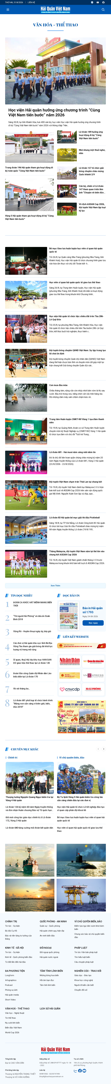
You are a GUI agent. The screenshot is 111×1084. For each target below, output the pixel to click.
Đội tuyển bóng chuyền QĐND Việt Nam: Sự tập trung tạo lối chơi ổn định (77, 352)
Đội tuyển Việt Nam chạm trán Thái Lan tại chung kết (75, 482)
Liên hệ (31, 2)
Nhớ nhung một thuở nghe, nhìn (92, 152)
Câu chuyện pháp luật (84, 962)
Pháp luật (80, 947)
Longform (9, 975)
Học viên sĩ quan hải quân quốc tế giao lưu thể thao (74, 282)
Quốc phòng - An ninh (53, 921)
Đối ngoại (45, 947)
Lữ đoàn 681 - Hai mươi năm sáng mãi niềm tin (72, 452)
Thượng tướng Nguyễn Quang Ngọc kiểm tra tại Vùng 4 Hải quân (29, 799)
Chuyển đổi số (80, 990)
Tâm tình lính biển (51, 970)
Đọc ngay (93, 623)
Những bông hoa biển (49, 975)
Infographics (10, 980)
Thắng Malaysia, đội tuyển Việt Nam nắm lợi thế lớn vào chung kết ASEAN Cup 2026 (77, 553)
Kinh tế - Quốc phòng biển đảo (18, 957)
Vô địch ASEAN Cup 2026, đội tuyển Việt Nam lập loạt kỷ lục (92, 207)
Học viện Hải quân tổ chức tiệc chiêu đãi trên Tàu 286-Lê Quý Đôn (76, 318)
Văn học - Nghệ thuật (14, 1013)
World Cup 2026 (12, 1032)
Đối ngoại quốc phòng (49, 952)
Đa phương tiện (15, 970)
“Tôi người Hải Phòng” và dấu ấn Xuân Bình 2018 (31, 618)
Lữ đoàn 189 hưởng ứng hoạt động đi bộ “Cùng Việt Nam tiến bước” (91, 135)
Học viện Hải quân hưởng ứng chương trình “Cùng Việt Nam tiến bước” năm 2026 (54, 112)
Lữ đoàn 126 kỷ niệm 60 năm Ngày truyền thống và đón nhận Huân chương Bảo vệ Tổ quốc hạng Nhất (29, 809)
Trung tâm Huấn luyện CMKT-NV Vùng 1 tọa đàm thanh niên (76, 421)
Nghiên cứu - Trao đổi (87, 970)
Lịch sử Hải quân (50, 1008)
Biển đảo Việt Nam (13, 1027)
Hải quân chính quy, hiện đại (52, 931)
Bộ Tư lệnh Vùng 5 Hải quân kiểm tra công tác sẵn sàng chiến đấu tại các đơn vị (80, 799)
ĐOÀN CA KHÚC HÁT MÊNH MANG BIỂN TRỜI (32, 604)
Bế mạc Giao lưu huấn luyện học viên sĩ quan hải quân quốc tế (75, 250)
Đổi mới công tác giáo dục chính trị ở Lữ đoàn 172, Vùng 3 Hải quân (28, 819)
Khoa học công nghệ (83, 980)
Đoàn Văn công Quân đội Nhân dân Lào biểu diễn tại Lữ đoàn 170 (32, 675)
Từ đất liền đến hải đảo (15, 962)
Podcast (9, 985)
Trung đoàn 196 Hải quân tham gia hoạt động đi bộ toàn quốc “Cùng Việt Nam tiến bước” (29, 169)
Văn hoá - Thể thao (17, 1008)
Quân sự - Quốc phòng (50, 926)
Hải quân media (12, 995)
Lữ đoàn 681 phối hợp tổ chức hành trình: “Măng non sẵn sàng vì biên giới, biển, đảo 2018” (33, 703)
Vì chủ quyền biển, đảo (71, 757)
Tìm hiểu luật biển (82, 957)
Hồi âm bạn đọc (47, 980)
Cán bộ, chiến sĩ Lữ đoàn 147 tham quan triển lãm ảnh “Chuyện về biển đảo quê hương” (91, 189)
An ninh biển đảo (47, 935)
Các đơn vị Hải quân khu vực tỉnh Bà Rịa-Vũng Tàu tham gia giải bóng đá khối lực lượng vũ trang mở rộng (33, 646)
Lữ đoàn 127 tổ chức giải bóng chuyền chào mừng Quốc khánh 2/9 (91, 171)
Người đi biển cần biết (84, 985)
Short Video (10, 999)
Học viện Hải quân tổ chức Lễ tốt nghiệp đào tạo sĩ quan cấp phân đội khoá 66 (81, 809)
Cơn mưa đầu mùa (58, 385)
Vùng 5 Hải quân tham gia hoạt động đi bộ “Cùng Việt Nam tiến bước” (29, 217)
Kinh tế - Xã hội (14, 947)
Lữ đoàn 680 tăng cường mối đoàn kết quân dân (29, 828)
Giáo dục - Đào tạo (82, 975)
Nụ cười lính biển (12, 1023)
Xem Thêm (55, 586)
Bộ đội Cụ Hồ (11, 931)
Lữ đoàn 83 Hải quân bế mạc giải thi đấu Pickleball (74, 517)
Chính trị (12, 757)
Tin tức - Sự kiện (12, 926)
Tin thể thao (10, 1018)
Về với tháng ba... (21, 688)
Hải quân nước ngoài (49, 957)
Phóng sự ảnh (11, 990)
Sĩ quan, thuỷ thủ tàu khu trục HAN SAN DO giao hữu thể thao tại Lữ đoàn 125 (32, 661)
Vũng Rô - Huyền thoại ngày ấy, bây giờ (32, 631)
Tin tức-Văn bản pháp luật (85, 952)
